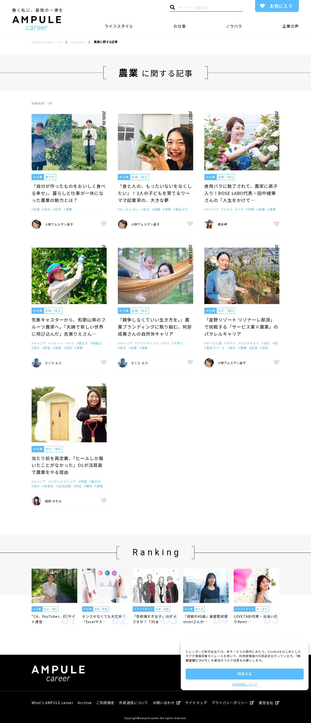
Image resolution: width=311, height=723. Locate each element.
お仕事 (179, 26)
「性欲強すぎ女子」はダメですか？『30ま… (155, 619)
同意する (244, 673)
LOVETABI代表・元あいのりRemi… (256, 619)
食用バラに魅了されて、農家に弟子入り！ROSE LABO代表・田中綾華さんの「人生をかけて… (241, 193)
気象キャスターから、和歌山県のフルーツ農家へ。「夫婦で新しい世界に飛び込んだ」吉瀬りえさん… (69, 326)
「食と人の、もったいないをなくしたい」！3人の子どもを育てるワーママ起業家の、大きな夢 (155, 193)
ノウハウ (234, 26)
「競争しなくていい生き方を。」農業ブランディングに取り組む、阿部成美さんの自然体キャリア (155, 326)
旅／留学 (262, 609)
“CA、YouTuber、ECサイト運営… (53, 619)
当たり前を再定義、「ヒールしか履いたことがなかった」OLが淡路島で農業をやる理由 (68, 465)
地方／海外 (226, 310)
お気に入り (281, 6)
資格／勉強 (101, 609)
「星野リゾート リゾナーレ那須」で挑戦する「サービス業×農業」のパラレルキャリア (241, 326)
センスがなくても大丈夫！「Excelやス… (104, 619)
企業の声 (290, 26)
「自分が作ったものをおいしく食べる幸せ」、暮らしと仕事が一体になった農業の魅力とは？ (69, 193)
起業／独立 (139, 177)
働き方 (50, 177)
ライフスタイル (118, 26)
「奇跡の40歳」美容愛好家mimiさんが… (205, 619)
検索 (172, 8)
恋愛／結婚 (162, 609)
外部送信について (244, 684)
